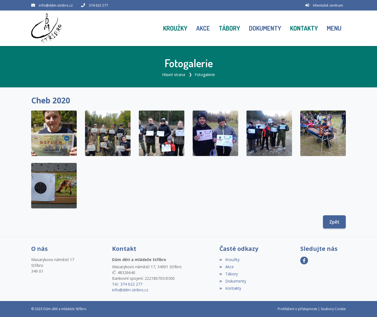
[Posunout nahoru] (364, 304)
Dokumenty (235, 281)
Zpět (334, 222)
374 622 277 (98, 5)
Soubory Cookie (333, 309)
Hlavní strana (173, 74)
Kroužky (232, 259)
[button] (334, 28)
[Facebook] (304, 260)
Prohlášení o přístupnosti (297, 309)
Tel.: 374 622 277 (127, 284)
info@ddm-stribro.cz (56, 5)
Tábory (231, 273)
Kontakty (233, 288)
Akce (229, 266)
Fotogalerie (205, 74)
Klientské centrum (328, 5)
